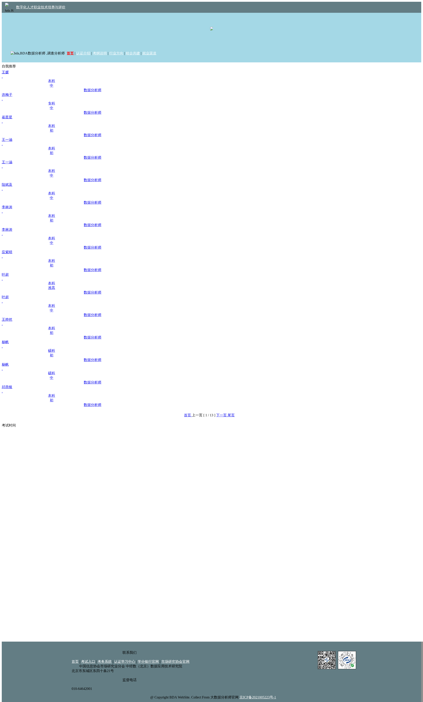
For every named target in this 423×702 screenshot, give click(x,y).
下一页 (222, 415)
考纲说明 (100, 53)
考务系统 (105, 661)
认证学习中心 (124, 661)
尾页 (231, 415)
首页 (188, 415)
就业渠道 (149, 53)
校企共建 (133, 53)
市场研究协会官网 (175, 661)
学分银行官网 (148, 661)
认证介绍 (83, 53)
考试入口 (88, 661)
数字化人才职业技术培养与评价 (40, 7)
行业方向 (116, 53)
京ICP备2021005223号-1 (257, 697)
